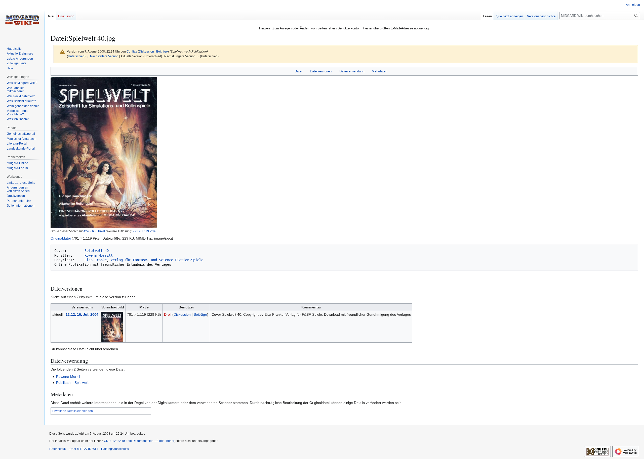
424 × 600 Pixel (94, 231)
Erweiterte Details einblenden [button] (72, 411)
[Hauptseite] (22, 20)
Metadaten (379, 71)
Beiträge (162, 51)
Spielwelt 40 (97, 251)
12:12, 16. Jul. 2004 (82, 314)
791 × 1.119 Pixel (144, 231)
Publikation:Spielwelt (72, 383)
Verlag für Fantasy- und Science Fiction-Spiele (157, 260)
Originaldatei (61, 238)
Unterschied (76, 56)
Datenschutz (57, 449)
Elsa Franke (96, 260)
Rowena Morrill (99, 255)
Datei (298, 71)
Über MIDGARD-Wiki (83, 449)
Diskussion (146, 51)
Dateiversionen (321, 71)
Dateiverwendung (351, 71)
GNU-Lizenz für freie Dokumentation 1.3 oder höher (139, 441)
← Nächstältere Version (102, 56)
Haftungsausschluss (115, 449)
